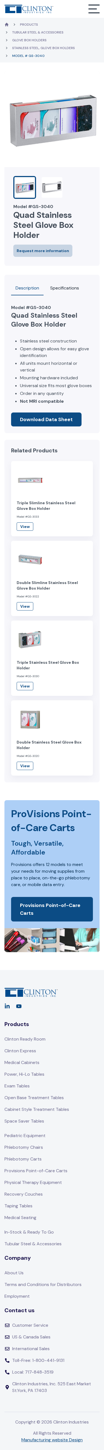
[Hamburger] (94, 8)
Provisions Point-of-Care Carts (50, 909)
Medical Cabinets (21, 1062)
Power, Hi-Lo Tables (24, 1074)
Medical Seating (20, 1217)
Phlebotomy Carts (23, 1159)
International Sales (31, 1349)
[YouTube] (19, 1006)
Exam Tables (17, 1086)
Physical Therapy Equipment (33, 1182)
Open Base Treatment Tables (34, 1098)
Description (27, 288)
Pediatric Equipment (24, 1135)
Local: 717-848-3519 (33, 1372)
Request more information (43, 250)
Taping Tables (18, 1206)
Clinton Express (20, 1051)
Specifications (64, 288)
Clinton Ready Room (24, 1039)
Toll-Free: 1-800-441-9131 (38, 1360)
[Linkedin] (7, 1006)
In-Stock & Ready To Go (29, 1232)
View (25, 526)
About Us (14, 1273)
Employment (17, 1296)
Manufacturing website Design (52, 1440)
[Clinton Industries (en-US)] (28, 9)
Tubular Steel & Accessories (38, 32)
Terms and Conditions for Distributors (43, 1284)
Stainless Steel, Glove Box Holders (43, 48)
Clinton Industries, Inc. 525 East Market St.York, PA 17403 (51, 1387)
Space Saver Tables (24, 1121)
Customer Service (30, 1325)
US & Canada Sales (31, 1337)
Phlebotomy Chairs (23, 1147)
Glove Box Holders (29, 40)
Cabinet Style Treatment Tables (36, 1109)
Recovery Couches (23, 1194)
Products (29, 24)
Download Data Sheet (46, 419)
